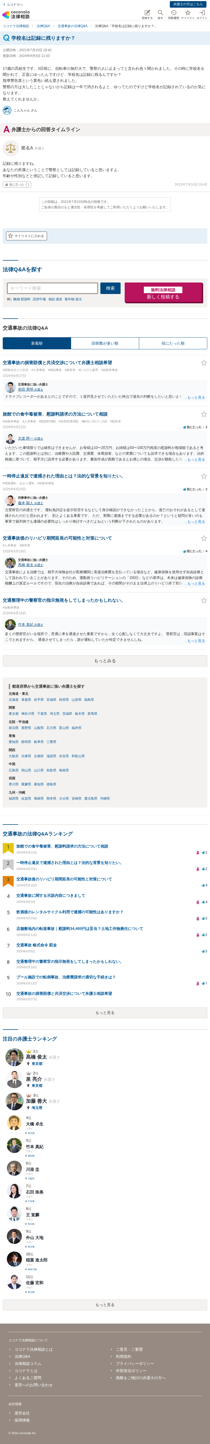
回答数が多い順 (105, 343)
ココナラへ (15, 5)
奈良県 (64, 756)
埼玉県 (55, 714)
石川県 (51, 728)
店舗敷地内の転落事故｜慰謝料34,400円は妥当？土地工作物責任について (79, 928)
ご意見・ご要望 (129, 1349)
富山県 (64, 728)
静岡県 (26, 742)
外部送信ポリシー (131, 1370)
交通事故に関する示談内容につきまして (50, 895)
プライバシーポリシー (135, 1363)
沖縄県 (105, 798)
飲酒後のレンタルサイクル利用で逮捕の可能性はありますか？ (70, 912)
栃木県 (80, 714)
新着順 (37, 343)
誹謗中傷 (39, 299)
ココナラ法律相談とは (33, 1349)
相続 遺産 (55, 299)
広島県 (14, 770)
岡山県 (26, 770)
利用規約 (123, 1356)
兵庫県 (26, 756)
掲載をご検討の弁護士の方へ (141, 1378)
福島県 (89, 700)
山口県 (39, 770)
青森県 (26, 700)
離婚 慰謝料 (22, 299)
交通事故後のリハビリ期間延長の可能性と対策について (64, 879)
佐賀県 (26, 798)
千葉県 (42, 714)
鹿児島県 (90, 798)
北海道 (14, 700)
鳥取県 (51, 770)
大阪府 (14, 756)
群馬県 (92, 714)
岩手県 (39, 700)
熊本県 (51, 798)
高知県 (39, 784)
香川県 (14, 784)
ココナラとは (25, 1370)
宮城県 (51, 700)
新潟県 (14, 728)
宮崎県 (76, 798)
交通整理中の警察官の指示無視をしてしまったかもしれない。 (70, 961)
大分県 (64, 798)
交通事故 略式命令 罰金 (36, 945)
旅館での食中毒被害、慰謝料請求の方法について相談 (62, 846)
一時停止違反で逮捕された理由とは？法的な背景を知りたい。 (70, 862)
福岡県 (14, 798)
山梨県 (39, 728)
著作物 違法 (73, 299)
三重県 (51, 742)
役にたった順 (173, 343)
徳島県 (51, 784)
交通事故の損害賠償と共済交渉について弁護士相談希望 (64, 993)
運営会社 (22, 1413)
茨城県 (67, 714)
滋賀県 (51, 756)
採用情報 (22, 1420)
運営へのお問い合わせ (33, 1385)
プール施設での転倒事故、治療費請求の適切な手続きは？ (66, 977)
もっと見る (105, 1012)
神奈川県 (27, 714)
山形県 (76, 700)
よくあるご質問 (27, 1378)
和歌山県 (78, 756)
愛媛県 (26, 784)
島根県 (64, 770)
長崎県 (39, 798)
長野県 (26, 728)
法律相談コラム (27, 1363)
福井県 (76, 728)
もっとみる (105, 660)
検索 (110, 288)
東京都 (14, 714)
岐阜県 (39, 742)
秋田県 (64, 700)
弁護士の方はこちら (188, 4)
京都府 (39, 756)
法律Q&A (22, 1356)
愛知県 (14, 742)
